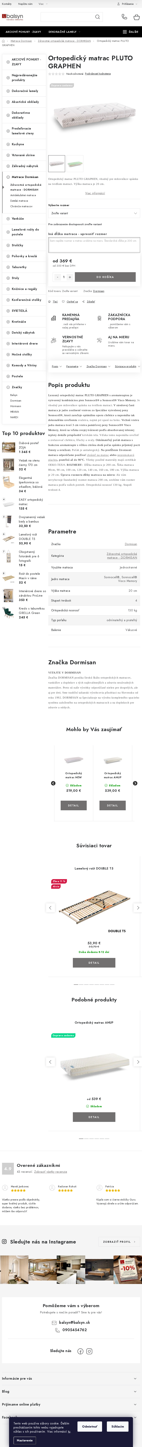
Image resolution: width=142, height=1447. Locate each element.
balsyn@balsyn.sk (74, 1322)
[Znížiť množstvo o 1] (57, 277)
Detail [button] (73, 805)
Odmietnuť (89, 1426)
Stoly (15, 278)
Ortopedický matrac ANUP (112, 775)
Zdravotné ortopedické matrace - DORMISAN (26, 187)
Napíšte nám (25, 4)
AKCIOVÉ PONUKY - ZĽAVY (26, 61)
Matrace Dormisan (25, 177)
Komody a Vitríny (24, 365)
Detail (94, 963)
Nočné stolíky (22, 354)
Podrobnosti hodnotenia (98, 73)
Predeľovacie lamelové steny (23, 130)
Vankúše (18, 218)
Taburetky (19, 267)
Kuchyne (18, 144)
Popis (55, 366)
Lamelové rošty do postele (25, 231)
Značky (17, 387)
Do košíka (105, 277)
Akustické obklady (25, 102)
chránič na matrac (98, 455)
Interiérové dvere (25, 343)
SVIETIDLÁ (19, 311)
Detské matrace (19, 201)
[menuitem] (23, 31)
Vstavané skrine (23, 155)
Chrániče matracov (21, 206)
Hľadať (97, 17)
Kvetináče (19, 322)
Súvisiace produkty (125, 366)
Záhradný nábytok (25, 166)
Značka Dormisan (97, 366)
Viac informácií (95, 193)
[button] (74, 801)
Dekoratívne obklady (21, 115)
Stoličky (17, 245)
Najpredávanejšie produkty (25, 77)
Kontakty (7, 4)
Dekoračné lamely (25, 91)
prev (50, 907)
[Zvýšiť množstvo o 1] (70, 277)
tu (69, 1431)
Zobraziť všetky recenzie (50, 1172)
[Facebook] (80, 1351)
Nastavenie (25, 1440)
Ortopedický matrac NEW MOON (73, 775)
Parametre (72, 366)
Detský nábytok (23, 332)
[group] (73, 783)
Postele (17, 376)
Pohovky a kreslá (24, 256)
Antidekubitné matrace (23, 195)
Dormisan (98, 291)
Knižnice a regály (24, 289)
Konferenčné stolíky (26, 300)
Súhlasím (117, 1426)
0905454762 (125, 17)
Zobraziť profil (117, 1242)
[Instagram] (89, 1351)
